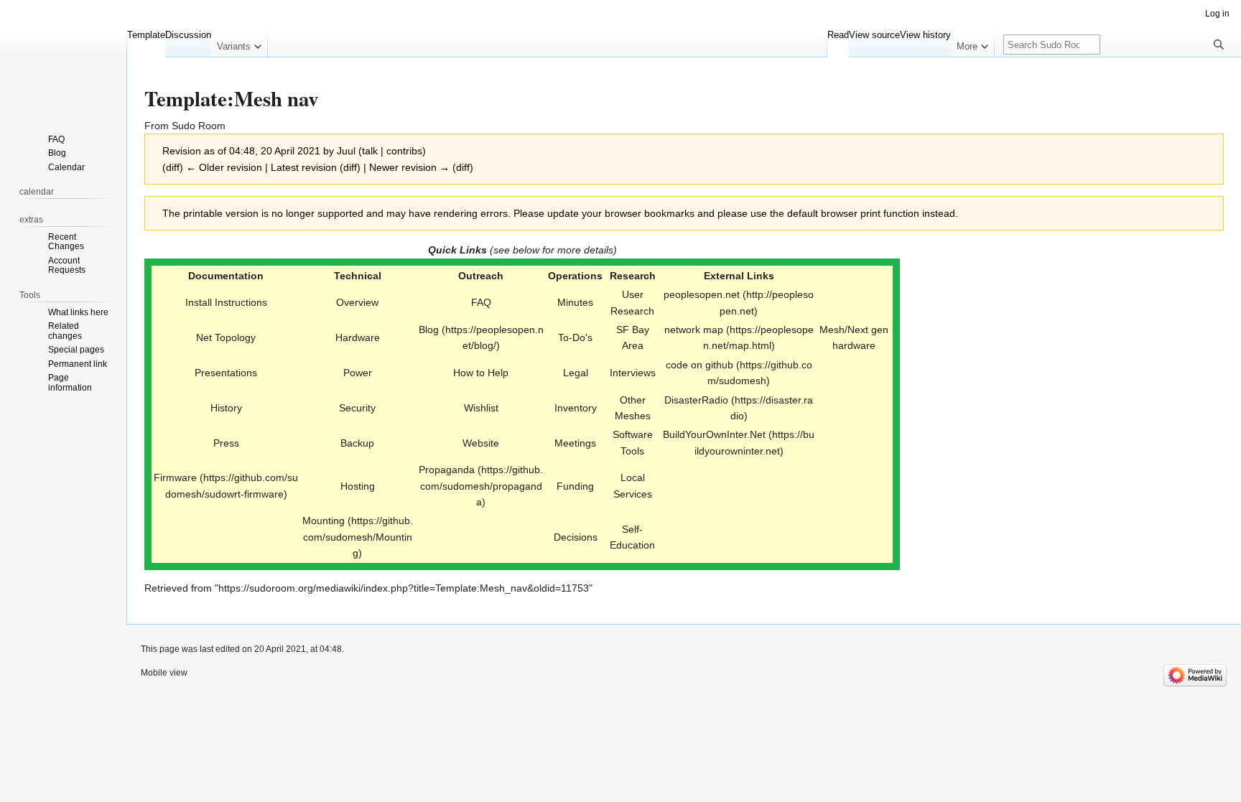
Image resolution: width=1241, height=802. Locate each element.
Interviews (633, 372)
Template (146, 34)
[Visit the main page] (63, 57)
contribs (404, 151)
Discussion (188, 34)
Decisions (576, 537)
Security (357, 408)
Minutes (575, 302)
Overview (357, 302)
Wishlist (481, 408)
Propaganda (447, 469)
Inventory (575, 408)
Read (838, 34)
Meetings (575, 443)
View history (925, 34)
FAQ (481, 302)
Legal (575, 372)
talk (370, 151)
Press (226, 443)
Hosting (357, 486)
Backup (357, 443)
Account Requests (66, 266)
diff (173, 167)
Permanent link (77, 364)
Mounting (323, 520)
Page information (70, 383)
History (226, 408)
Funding (575, 486)
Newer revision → (409, 167)
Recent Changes (66, 242)
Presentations (226, 372)
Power (357, 372)
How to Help (480, 372)
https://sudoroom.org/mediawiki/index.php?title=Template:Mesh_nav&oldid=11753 (403, 588)
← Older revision (224, 167)
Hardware (357, 337)
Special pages (76, 350)
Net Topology (226, 337)
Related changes (65, 331)
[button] (239, 43)
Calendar (66, 167)
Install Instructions (226, 302)
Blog (57, 153)
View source (874, 34)
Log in (1217, 14)
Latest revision (304, 167)
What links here (78, 312)
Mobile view (164, 673)
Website (481, 443)
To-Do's (575, 337)
